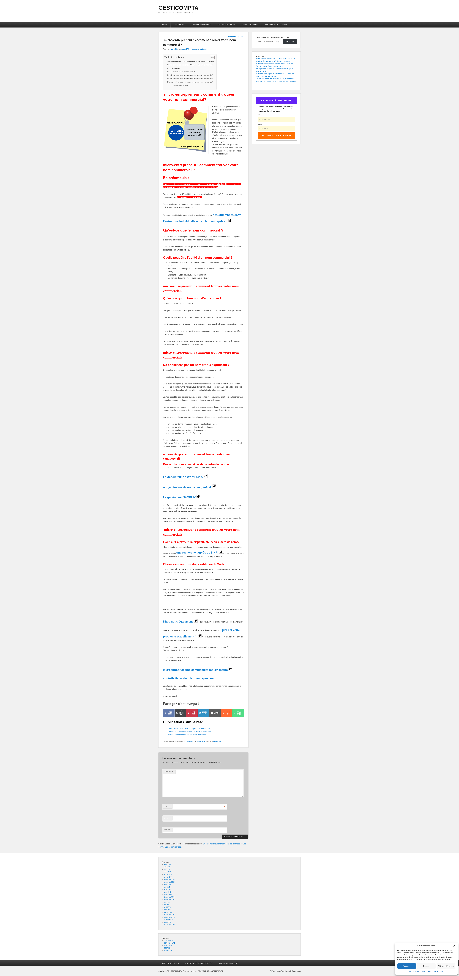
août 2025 (167, 884)
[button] (454, 946)
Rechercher (290, 41)
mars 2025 (167, 892)
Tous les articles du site (226, 24)
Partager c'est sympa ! (180, 85)
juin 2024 (167, 902)
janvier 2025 (168, 895)
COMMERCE (168, 940)
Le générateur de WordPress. (183, 477)
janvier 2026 (168, 877)
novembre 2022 (169, 925)
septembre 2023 (169, 920)
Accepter (406, 966)
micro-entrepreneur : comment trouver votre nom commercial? (190, 61)
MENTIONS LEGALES (170, 963)
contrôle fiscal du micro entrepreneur (188, 678)
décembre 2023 (169, 915)
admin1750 (185, 49)
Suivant (241, 36)
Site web (167, 830)
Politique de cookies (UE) (228, 963)
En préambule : (175, 68)
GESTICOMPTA (178, 8)
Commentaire (169, 771)
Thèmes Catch (295, 971)
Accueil (164, 24)
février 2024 (168, 912)
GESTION (167, 948)
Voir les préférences (446, 966)
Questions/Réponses (250, 24)
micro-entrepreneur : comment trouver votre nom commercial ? (191, 65)
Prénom (260, 115)
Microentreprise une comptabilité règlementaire (195, 669)
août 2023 (167, 922)
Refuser (426, 966)
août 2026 (167, 864)
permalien (217, 741)
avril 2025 (167, 890)
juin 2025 (167, 887)
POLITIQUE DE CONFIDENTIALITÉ (432, 971)
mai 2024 (167, 905)
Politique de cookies (413, 971)
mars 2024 (167, 910)
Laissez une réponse (199, 49)
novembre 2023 (169, 917)
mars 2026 (167, 872)
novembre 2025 (169, 882)
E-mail (166, 818)
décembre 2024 (169, 897)
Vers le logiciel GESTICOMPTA (276, 24)
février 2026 (168, 874)
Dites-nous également (178, 621)
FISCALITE (168, 945)
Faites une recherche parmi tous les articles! (272, 37)
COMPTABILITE (169, 943)
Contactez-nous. (180, 24)
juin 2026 (167, 869)
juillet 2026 (167, 867)
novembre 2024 (169, 900)
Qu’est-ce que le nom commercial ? (182, 72)
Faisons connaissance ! (202, 24)
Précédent (231, 36)
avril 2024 (167, 907)
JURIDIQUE (189, 741)
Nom (165, 806)
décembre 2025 (169, 879)
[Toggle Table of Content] (211, 57)
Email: (260, 124)
